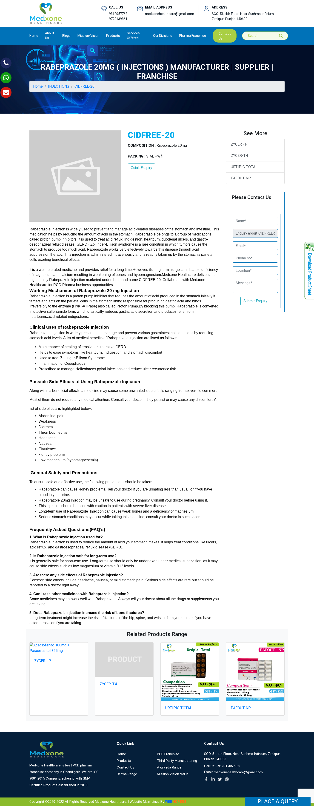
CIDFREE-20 (84, 86)
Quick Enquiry (141, 168)
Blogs (66, 35)
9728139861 (118, 19)
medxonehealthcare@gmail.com (169, 14)
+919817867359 (228, 766)
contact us (225, 36)
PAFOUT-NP (241, 178)
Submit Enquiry (255, 301)
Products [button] (113, 35)
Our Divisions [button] (162, 35)
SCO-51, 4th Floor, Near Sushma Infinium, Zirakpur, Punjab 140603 (243, 16)
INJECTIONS (58, 86)
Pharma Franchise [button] (192, 35)
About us (49, 35)
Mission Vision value (172, 774)
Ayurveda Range (169, 767)
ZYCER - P (239, 144)
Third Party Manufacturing (177, 761)
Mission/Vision (88, 35)
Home (33, 35)
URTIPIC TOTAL (244, 167)
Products (124, 761)
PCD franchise (168, 754)
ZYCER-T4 (239, 155)
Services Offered (133, 35)
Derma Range (127, 774)
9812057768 (118, 14)
